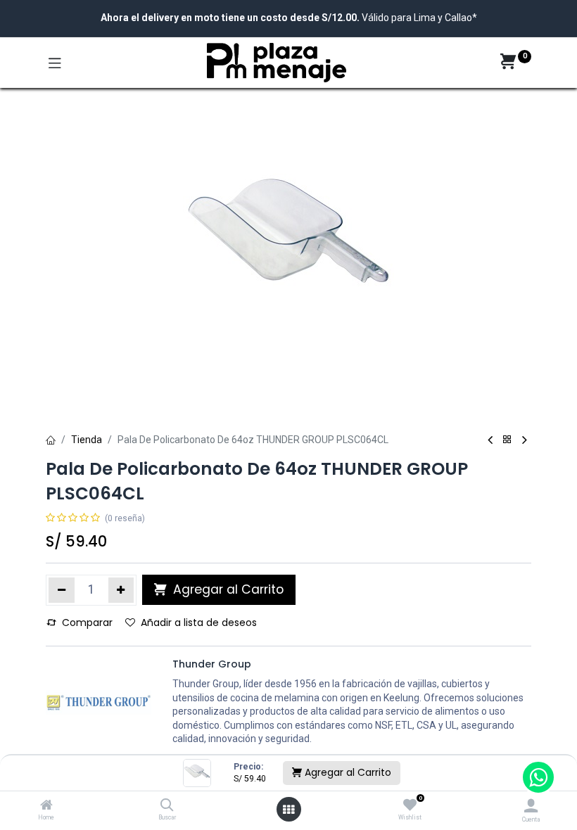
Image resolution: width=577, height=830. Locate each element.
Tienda (86, 439)
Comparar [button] (87, 622)
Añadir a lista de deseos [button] (199, 622)
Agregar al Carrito (346, 772)
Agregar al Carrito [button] (227, 589)
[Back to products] (507, 440)
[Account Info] (531, 806)
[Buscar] (167, 806)
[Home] (46, 806)
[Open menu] (288, 809)
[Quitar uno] (62, 590)
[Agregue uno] (121, 590)
